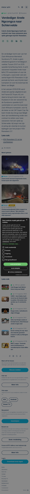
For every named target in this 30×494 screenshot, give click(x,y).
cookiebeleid (5, 241)
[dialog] (15, 247)
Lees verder (13, 241)
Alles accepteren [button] (15, 264)
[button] (15, 244)
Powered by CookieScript (22, 274)
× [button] (26, 219)
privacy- (17, 239)
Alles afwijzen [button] (15, 268)
